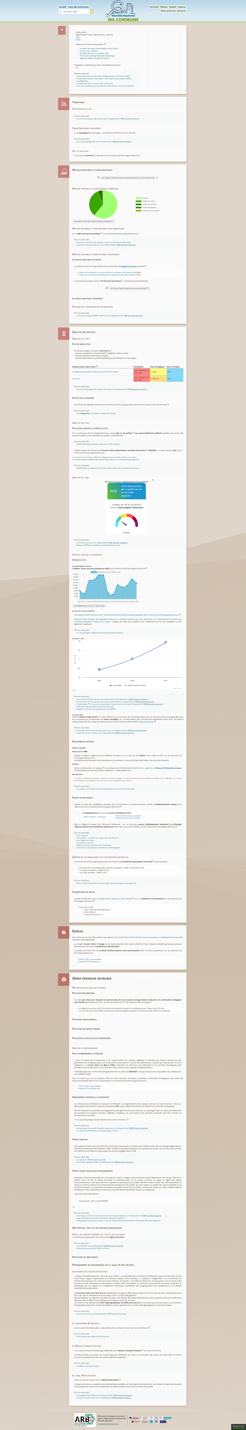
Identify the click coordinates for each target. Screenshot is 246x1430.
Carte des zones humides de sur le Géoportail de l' (106, 245)
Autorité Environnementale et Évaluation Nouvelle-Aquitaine (101, 1218)
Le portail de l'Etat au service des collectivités (95, 83)
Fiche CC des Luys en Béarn (90, 959)
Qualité (172, 7)
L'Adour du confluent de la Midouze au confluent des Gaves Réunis (107, 275)
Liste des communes (78, 7)
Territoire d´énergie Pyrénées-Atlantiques (97, 56)
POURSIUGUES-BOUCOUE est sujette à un (150, 768)
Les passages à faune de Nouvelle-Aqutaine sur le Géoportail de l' (112, 1128)
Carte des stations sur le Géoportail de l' (102, 542)
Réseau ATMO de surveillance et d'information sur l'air (98, 545)
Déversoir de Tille (86, 907)
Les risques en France (85, 840)
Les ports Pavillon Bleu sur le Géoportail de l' (104, 1398)
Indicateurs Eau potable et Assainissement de (95, 706)
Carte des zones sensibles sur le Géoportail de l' (105, 733)
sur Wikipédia (82, 81)
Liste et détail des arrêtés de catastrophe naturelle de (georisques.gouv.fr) (106, 883)
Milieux (163, 7)
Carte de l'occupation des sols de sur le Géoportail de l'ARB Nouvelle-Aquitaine (108, 119)
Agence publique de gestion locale (94, 58)
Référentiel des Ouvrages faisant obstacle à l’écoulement (107, 898)
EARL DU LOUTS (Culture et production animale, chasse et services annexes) (128, 817)
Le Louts (76, 378)
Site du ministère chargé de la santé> (96, 413)
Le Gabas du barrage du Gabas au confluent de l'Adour (95, 372)
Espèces (182, 7)
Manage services (239, 1426)
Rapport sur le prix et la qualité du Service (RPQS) (96, 709)
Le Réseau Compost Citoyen (88, 1366)
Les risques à (82, 835)
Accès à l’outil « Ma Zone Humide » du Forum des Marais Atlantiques (104, 242)
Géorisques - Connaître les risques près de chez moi (97, 838)
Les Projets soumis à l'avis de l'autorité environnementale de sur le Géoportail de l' (119, 1215)
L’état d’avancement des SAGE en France (93, 1248)
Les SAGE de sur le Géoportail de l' (100, 1246)
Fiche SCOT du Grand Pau (89, 961)
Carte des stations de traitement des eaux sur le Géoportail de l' (111, 730)
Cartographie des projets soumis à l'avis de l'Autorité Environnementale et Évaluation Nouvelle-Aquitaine (118, 1220)
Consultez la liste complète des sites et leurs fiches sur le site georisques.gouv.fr (105, 459)
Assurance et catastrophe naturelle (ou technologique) (98, 847)
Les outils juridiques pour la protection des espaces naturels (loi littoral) (105, 86)
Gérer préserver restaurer (173, 10)
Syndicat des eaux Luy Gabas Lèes (94, 53)
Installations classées (85, 843)
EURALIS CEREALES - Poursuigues (95, 817)
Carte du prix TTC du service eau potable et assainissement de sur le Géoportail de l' (120, 704)
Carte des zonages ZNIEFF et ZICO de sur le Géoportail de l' (110, 315)
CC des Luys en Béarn (89, 51)
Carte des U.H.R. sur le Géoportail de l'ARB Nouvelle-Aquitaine (101, 1314)
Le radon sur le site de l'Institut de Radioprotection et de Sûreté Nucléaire (106, 789)
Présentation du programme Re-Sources (93, 1336)
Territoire (154, 7)
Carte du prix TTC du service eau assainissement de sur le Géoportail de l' (115, 701)
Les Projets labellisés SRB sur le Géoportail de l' (105, 1162)
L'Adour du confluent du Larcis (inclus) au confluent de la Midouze (106, 272)
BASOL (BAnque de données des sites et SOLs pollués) (98, 444)
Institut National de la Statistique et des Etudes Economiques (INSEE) (104, 78)
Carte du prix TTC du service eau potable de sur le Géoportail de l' (112, 699)
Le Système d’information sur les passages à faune (97, 1130)
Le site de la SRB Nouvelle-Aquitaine (91, 1159)
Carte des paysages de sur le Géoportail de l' (104, 141)
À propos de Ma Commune (108, 1424)
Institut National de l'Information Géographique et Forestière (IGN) (103, 76)
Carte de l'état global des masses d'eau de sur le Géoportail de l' (112, 389)
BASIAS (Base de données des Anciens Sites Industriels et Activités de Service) (108, 468)
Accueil (62, 7)
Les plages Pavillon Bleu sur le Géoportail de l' (104, 1395)
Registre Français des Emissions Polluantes (94, 845)
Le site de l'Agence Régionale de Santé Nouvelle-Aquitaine (100, 633)
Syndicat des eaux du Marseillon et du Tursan (99, 48)
